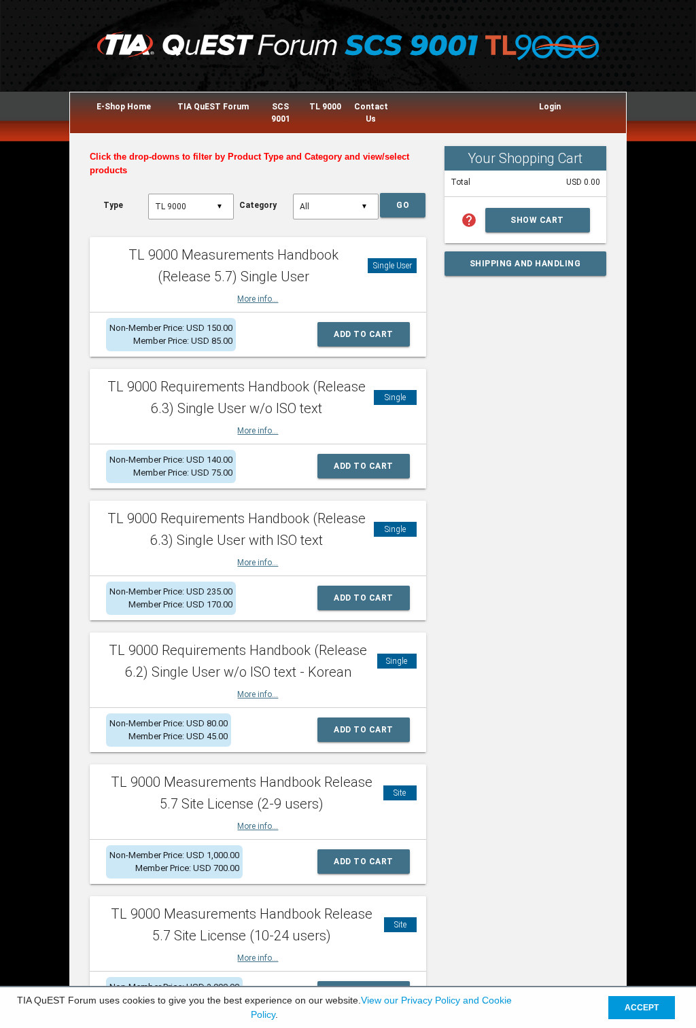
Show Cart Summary (537, 223)
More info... (257, 299)
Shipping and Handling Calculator (525, 267)
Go (402, 205)
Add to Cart (364, 334)
